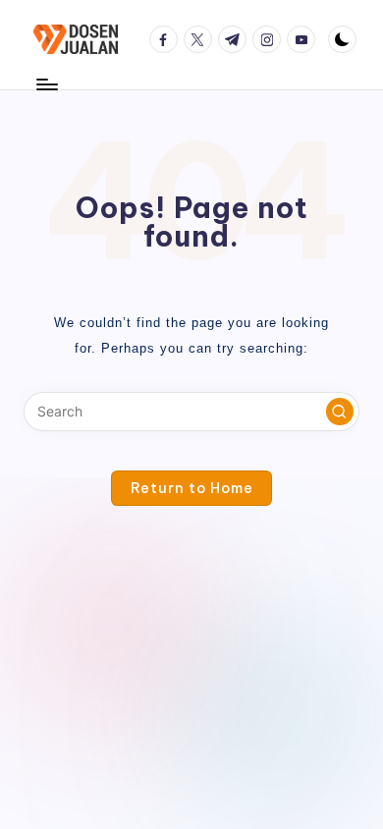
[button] (340, 411)
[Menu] (46, 84)
